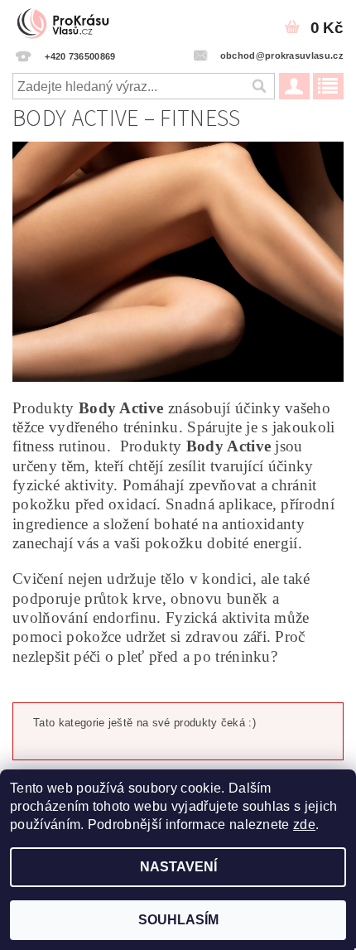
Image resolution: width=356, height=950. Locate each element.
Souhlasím (178, 920)
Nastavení (178, 867)
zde (304, 824)
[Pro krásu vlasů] (67, 21)
